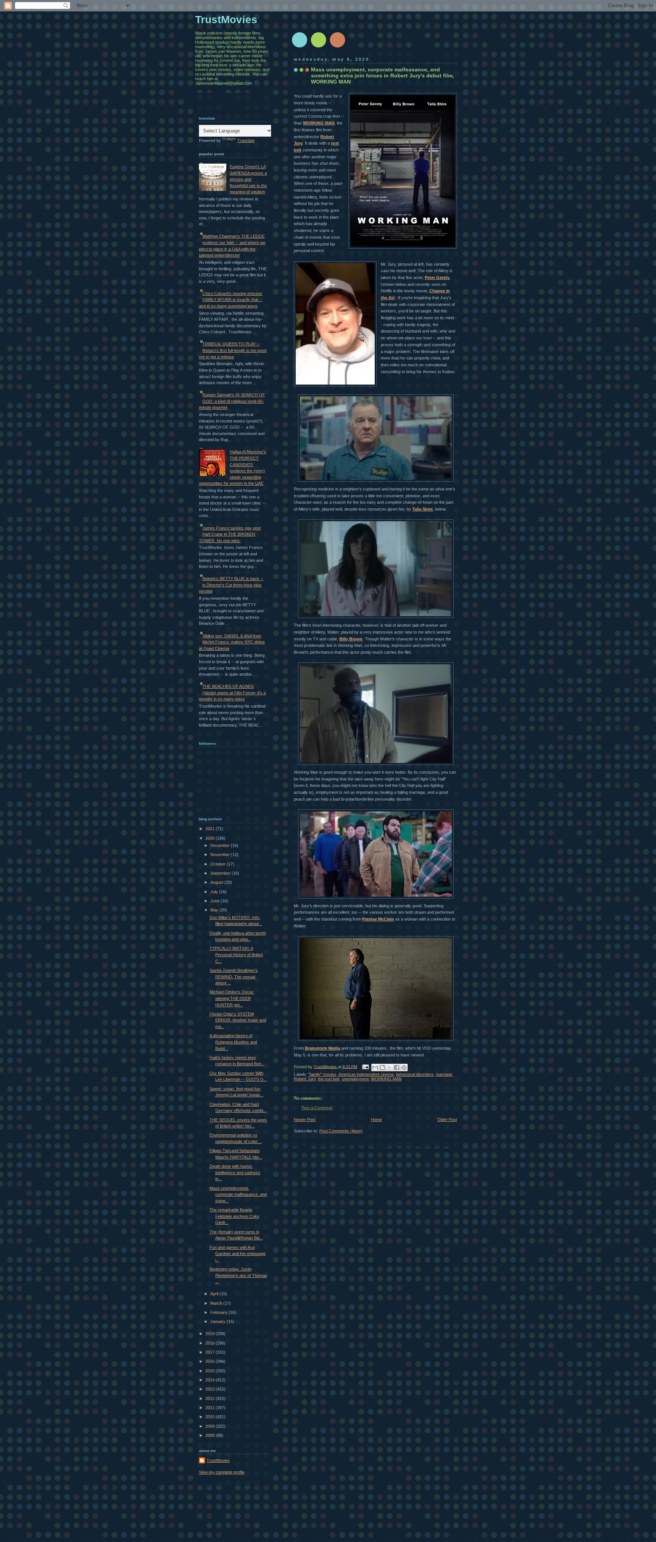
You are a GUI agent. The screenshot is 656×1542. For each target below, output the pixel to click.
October (218, 864)
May (214, 910)
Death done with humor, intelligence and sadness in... (235, 1172)
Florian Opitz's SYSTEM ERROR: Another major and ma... (238, 1020)
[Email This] (375, 1067)
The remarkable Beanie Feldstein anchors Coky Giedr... (234, 1216)
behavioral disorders (415, 1074)
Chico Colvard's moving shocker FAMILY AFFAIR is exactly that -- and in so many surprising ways (230, 299)
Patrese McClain (378, 919)
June (215, 901)
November (220, 854)
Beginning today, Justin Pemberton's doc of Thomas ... (238, 1275)
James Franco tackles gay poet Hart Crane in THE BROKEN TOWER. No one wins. (230, 534)
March (216, 1303)
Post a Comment (316, 1107)
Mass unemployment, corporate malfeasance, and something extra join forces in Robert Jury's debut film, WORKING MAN (382, 75)
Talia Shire (422, 509)
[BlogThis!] (382, 1067)
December (220, 845)
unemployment (355, 1079)
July (214, 891)
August (217, 882)
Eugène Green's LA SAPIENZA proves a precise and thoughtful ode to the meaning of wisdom (248, 179)
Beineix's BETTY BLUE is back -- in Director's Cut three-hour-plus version (231, 584)
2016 (210, 1361)
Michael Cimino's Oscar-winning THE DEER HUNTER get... (232, 998)
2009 (210, 1426)
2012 (210, 1398)
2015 (210, 1371)
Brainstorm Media (322, 1048)
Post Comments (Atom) (341, 1131)
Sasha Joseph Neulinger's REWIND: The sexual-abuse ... (234, 976)
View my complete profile (221, 1472)
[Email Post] (365, 1066)
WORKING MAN (318, 123)
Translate (246, 140)
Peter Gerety (437, 277)
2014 (210, 1380)
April (214, 1293)
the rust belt (328, 1079)
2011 (210, 1407)
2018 (210, 1343)
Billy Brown (351, 639)
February (219, 1312)
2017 (210, 1352)
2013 (210, 1389)
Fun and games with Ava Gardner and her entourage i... (238, 1253)
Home (376, 1119)
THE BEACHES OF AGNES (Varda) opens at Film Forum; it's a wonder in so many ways (232, 692)
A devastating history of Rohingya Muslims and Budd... (233, 1041)
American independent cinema (366, 1074)
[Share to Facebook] (397, 1067)
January (218, 1321)
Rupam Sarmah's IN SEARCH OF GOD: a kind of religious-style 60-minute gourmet (232, 401)
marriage (444, 1074)
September (221, 873)
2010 (210, 1416)
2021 (210, 828)
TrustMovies (326, 1066)
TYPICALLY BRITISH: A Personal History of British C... (236, 954)
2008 (210, 1435)
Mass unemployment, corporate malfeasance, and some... (238, 1194)
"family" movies (322, 1074)
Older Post (447, 1119)
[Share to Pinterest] (404, 1067)
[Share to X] (389, 1067)
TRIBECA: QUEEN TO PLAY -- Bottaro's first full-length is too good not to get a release (232, 350)
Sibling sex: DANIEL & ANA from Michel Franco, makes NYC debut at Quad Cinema (232, 642)
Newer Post (304, 1119)
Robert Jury (304, 1079)
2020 (210, 838)
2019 (210, 1333)
